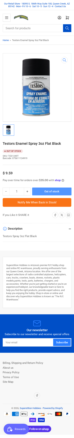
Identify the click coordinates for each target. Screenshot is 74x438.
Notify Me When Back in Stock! (37, 202)
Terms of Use (11, 377)
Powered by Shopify (53, 408)
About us (8, 367)
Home (6, 40)
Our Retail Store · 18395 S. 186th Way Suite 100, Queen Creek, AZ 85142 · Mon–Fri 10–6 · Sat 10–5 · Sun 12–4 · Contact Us (37, 5)
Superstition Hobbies (30, 408)
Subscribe (62, 342)
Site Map (8, 381)
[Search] (67, 28)
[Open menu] (7, 18)
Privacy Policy (11, 372)
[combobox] (37, 28)
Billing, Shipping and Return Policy (23, 363)
